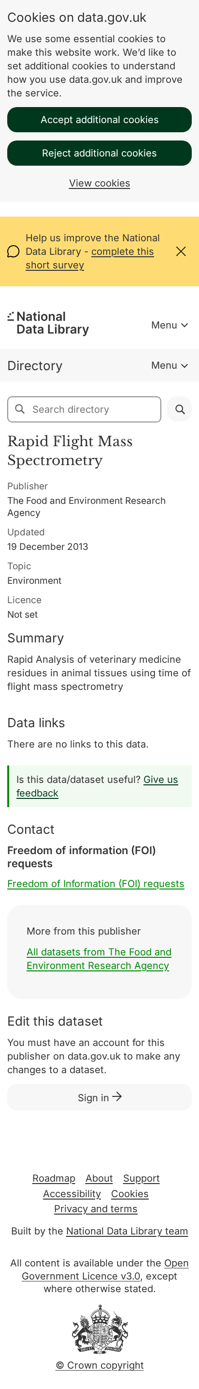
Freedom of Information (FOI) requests (96, 884)
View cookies (99, 183)
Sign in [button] (95, 1098)
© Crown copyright (100, 1365)
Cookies (130, 1194)
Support (141, 1178)
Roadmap (53, 1178)
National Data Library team (127, 1231)
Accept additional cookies (100, 119)
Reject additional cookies (99, 153)
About (99, 1178)
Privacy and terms (96, 1209)
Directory (35, 365)
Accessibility (72, 1194)
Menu (164, 325)
